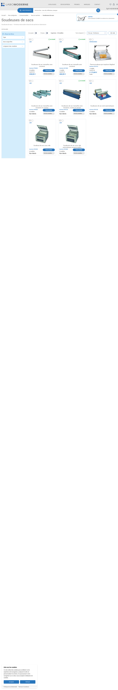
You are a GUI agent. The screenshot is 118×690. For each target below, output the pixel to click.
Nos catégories (12, 15)
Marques (87, 4)
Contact (97, 4)
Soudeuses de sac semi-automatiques (102, 106)
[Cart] (114, 4)
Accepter (11, 682)
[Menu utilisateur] (117, 4)
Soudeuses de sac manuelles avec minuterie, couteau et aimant (72, 107)
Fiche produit (48, 70)
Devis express (65, 4)
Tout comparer (79, 33)
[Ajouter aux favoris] (29, 39)
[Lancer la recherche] (98, 10)
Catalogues (52, 4)
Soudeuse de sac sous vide (42, 145)
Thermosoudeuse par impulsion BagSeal (102, 64)
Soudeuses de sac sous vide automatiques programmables (72, 146)
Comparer (36, 39)
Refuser (28, 682)
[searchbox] (64, 10)
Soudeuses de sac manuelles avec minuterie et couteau (42, 107)
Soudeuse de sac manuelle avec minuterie (72, 65)
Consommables (23, 15)
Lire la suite (4, 29)
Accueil (3, 15)
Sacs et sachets (35, 15)
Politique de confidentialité (10, 687)
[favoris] (110, 4)
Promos (77, 4)
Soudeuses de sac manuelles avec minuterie (42, 65)
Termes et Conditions (23, 687)
